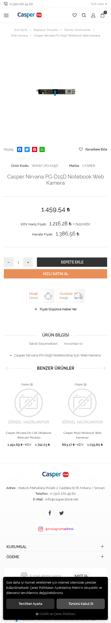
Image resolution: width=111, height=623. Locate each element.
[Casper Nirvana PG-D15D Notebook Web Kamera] (55, 92)
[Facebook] (20, 149)
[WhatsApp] (42, 149)
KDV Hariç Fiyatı (33, 224)
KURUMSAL (16, 547)
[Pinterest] (34, 149)
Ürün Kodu (19, 166)
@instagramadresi (59, 529)
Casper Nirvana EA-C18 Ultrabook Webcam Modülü (28, 435)
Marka (74, 166)
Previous (6, 368)
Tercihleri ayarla (30, 604)
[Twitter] (27, 149)
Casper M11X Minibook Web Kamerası (82, 435)
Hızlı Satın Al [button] (55, 274)
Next (104, 368)
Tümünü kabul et (80, 604)
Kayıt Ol (81, 576)
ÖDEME (12, 557)
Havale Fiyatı (42, 234)
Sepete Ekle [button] (72, 262)
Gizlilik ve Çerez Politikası (57, 614)
